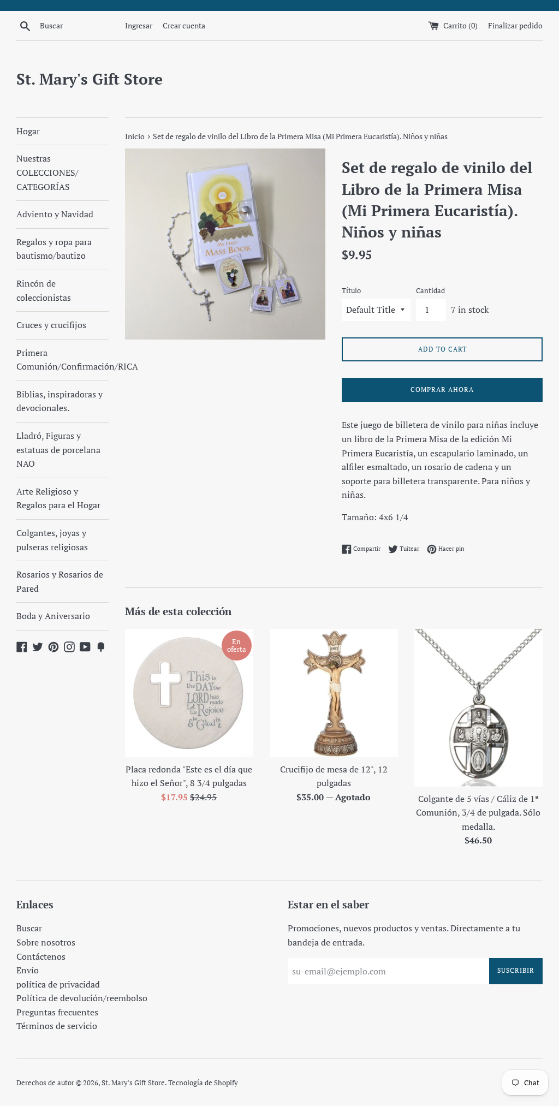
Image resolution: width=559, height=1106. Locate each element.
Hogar (28, 131)
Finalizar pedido (515, 25)
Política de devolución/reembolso (81, 998)
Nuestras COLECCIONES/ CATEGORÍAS (47, 172)
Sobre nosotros (45, 942)
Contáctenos (41, 956)
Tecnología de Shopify (203, 1082)
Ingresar (138, 25)
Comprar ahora (442, 389)
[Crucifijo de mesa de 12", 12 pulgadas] (334, 693)
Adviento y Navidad (54, 214)
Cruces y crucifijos (51, 325)
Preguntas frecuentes (57, 1012)
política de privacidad (58, 984)
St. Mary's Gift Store (89, 79)
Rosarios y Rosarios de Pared (59, 581)
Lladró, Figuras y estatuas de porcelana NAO (58, 449)
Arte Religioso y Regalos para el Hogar (58, 498)
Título (351, 290)
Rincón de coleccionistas (43, 290)
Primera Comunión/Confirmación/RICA (62, 360)
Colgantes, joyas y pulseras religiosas (52, 540)
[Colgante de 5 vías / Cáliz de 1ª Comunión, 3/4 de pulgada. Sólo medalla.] (478, 708)
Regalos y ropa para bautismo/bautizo (54, 249)
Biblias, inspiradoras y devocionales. (59, 401)
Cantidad (430, 290)
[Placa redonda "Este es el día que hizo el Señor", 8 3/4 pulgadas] (189, 693)
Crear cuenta (184, 25)
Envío (27, 970)
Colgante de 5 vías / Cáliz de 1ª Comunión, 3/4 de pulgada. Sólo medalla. (478, 813)
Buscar (29, 928)
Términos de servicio (56, 1026)
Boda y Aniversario (53, 616)
